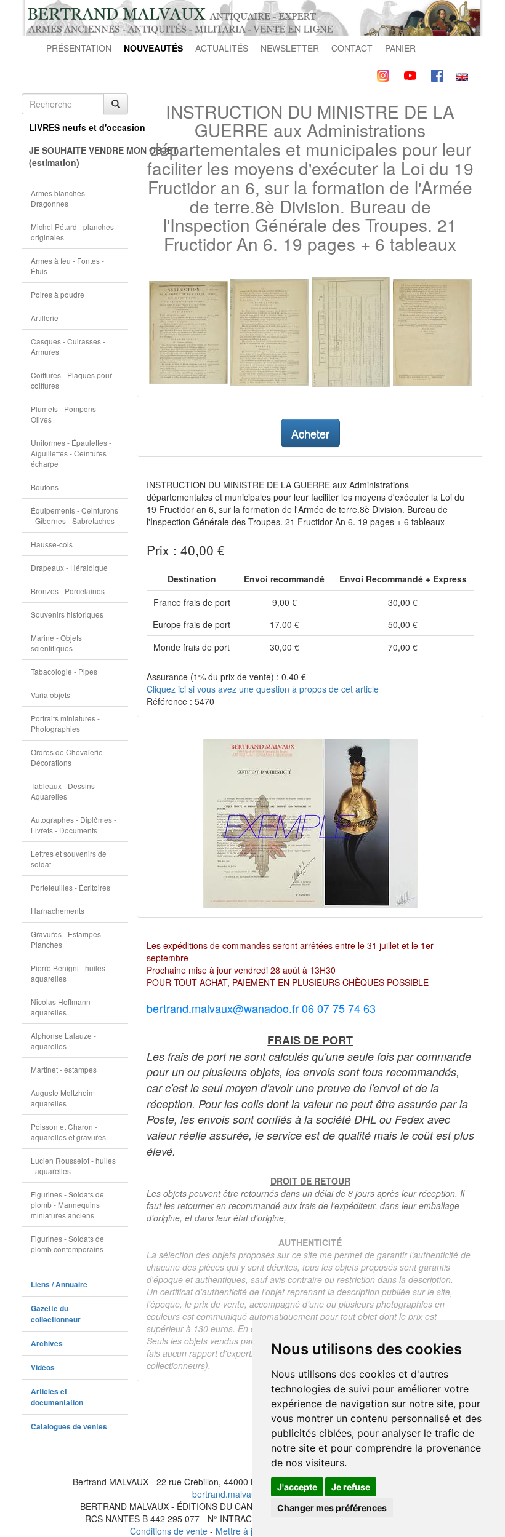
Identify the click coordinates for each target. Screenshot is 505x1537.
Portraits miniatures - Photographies (65, 723)
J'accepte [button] (297, 1487)
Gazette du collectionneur (56, 1314)
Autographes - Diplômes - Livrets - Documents (73, 824)
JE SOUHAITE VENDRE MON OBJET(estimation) (78, 156)
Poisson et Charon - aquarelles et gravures (68, 1131)
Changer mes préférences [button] (332, 1508)
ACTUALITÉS (221, 48)
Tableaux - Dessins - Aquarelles (65, 790)
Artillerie (45, 317)
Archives (47, 1343)
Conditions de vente (169, 1531)
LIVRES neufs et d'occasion (78, 127)
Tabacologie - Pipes (64, 671)
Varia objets (50, 694)
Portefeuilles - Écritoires (70, 887)
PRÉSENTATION (78, 48)
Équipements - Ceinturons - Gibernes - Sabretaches (74, 515)
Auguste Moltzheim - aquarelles (65, 1097)
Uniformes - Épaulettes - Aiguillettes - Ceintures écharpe (71, 453)
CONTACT (352, 48)
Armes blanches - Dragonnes (60, 198)
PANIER (400, 48)
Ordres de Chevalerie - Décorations (69, 757)
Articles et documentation (57, 1397)
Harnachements (57, 910)
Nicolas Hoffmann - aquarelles (63, 1006)
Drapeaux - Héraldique (69, 567)
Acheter (310, 433)
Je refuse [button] (350, 1487)
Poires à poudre (57, 294)
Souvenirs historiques (67, 614)
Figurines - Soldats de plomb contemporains (67, 1243)
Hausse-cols (52, 544)
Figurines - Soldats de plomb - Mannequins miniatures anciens (67, 1204)
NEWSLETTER (290, 48)
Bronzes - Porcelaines (68, 591)
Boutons (45, 487)
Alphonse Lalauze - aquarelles (63, 1040)
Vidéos (43, 1367)
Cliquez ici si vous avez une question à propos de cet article (263, 689)
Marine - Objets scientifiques (56, 642)
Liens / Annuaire (59, 1284)
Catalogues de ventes (69, 1426)
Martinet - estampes (64, 1069)
